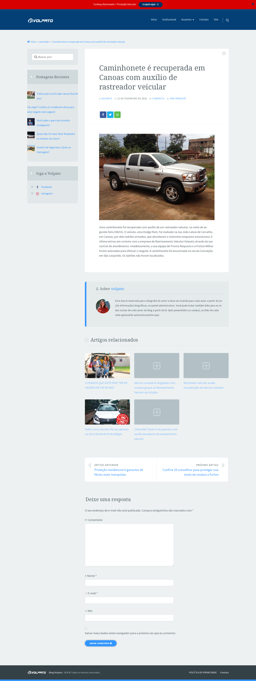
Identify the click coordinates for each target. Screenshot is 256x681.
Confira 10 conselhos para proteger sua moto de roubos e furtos (191, 470)
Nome (92, 576)
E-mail (93, 593)
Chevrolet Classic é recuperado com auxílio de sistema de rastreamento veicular (156, 433)
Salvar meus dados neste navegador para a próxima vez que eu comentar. (130, 633)
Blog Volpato (55, 672)
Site (216, 19)
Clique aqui (149, 4)
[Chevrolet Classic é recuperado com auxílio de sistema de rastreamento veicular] (156, 423)
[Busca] (225, 16)
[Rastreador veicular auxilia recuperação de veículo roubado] (206, 377)
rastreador (178, 98)
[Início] (38, 672)
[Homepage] (40, 20)
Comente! (158, 98)
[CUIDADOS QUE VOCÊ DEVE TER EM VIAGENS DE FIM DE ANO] (107, 377)
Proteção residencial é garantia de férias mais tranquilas (118, 470)
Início (154, 19)
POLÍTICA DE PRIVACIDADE (203, 672)
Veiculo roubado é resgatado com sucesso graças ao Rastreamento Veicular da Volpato (154, 387)
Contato (204, 19)
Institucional (169, 19)
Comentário (95, 520)
